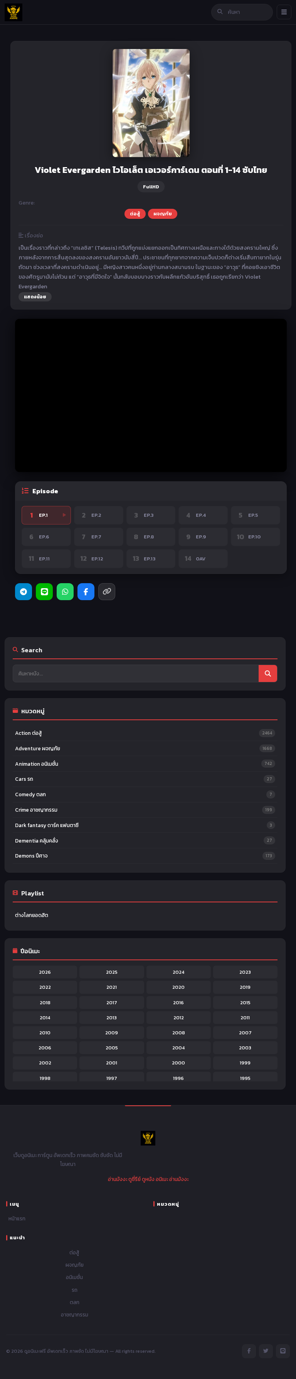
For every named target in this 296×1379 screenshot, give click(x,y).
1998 (45, 1078)
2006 (45, 1047)
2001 (111, 1062)
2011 (245, 1017)
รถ (74, 1290)
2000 (178, 1062)
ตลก (74, 1302)
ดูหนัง (148, 1179)
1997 (111, 1078)
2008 (178, 1032)
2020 (178, 987)
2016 (178, 1002)
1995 (245, 1078)
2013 (111, 1017)
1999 (245, 1062)
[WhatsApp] (65, 591)
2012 (178, 1017)
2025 (112, 972)
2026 (45, 972)
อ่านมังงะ (117, 1179)
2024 (178, 972)
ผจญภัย (162, 213)
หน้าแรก (16, 1218)
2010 (44, 1032)
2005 (112, 1047)
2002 (45, 1062)
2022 (45, 987)
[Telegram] (23, 591)
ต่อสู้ (135, 213)
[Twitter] (266, 1351)
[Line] (44, 591)
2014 (45, 1017)
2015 (245, 1002)
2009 (111, 1032)
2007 (245, 1032)
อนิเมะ (162, 1179)
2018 (45, 1002)
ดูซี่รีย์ (134, 1179)
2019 (245, 987)
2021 (111, 987)
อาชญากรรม (74, 1314)
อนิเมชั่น (74, 1277)
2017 (111, 1002)
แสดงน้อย (35, 296)
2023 (245, 972)
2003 (245, 1047)
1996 (178, 1078)
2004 (178, 1047)
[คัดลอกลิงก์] (106, 591)
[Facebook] (85, 591)
